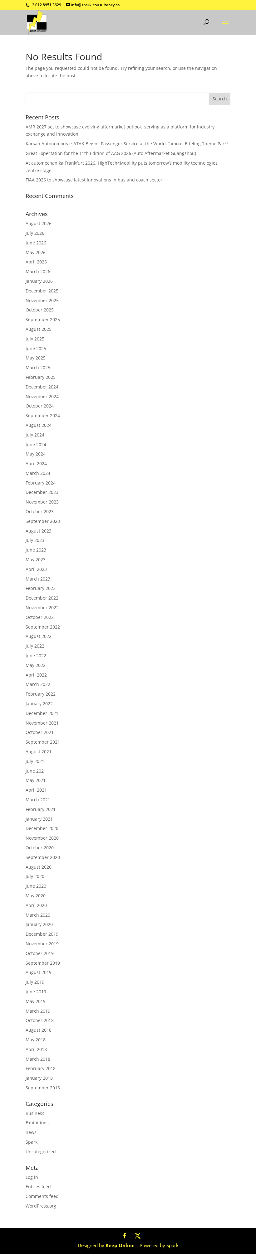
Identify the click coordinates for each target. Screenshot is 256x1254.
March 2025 (38, 367)
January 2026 (39, 281)
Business (35, 1113)
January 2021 (39, 819)
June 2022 (36, 655)
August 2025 (39, 329)
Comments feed (42, 1196)
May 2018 (36, 1040)
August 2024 (39, 425)
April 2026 (36, 262)
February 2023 (41, 588)
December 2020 (42, 828)
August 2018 (39, 1030)
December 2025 (42, 291)
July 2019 (35, 982)
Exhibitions (37, 1123)
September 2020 (43, 857)
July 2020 (35, 876)
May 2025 (36, 358)
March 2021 (38, 800)
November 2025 (42, 300)
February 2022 (41, 694)
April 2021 (36, 790)
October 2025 (40, 310)
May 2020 (36, 896)
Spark (31, 1142)
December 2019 (42, 934)
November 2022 (42, 607)
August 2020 (39, 867)
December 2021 (42, 713)
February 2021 (41, 809)
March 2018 (38, 1059)
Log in (32, 1177)
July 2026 (35, 233)
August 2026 (39, 223)
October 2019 (40, 953)
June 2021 (36, 771)
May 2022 (36, 665)
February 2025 (41, 377)
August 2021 (39, 752)
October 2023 (40, 511)
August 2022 (39, 636)
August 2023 (39, 531)
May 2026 (36, 252)
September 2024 (43, 415)
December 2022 (42, 598)
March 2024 (38, 473)
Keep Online (120, 1245)
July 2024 (35, 435)
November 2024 (42, 396)
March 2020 (38, 915)
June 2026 (36, 243)
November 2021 (42, 723)
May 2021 (36, 780)
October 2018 (40, 1020)
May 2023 (36, 559)
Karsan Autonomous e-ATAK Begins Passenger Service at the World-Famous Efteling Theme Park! (127, 144)
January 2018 (39, 1078)
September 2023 (43, 521)
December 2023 (42, 492)
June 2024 (36, 444)
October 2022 (40, 617)
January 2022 (39, 704)
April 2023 (36, 569)
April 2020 (36, 905)
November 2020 (42, 838)
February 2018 (41, 1068)
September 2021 (43, 742)
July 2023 (35, 540)
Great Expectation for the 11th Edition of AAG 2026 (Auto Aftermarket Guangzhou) (111, 153)
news (31, 1132)
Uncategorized (41, 1152)
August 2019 (39, 972)
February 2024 (41, 483)
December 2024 (42, 387)
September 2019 (43, 963)
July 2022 (35, 646)
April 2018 (36, 1049)
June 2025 (36, 348)
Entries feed (38, 1186)
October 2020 (40, 848)
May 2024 (36, 454)
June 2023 (36, 550)
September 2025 (43, 319)
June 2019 (36, 992)
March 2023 (38, 579)
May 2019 (36, 1001)
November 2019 (42, 944)
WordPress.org (41, 1206)
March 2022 (38, 684)
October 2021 (40, 732)
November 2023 (42, 502)
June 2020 (36, 886)
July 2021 (35, 761)
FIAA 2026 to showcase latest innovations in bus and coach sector (94, 180)
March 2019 (38, 1011)
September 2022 (43, 627)
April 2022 (36, 675)
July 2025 (35, 339)
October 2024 (40, 406)
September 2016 (43, 1088)
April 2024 (36, 463)
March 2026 (38, 271)
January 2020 (39, 924)
